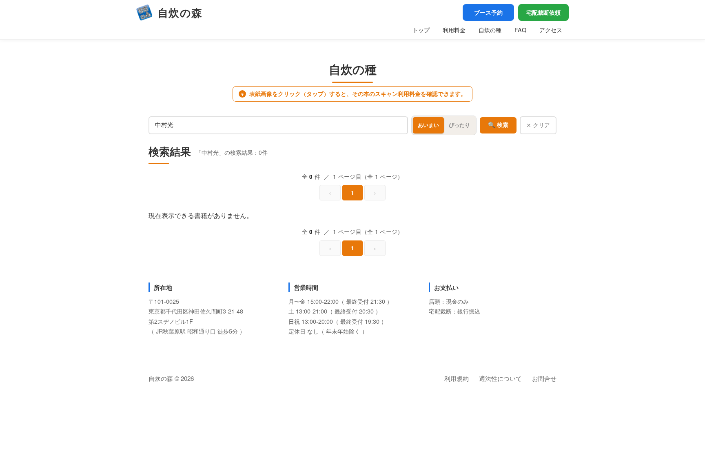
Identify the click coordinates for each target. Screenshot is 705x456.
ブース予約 (488, 12)
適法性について (500, 378)
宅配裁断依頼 (543, 12)
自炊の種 (490, 29)
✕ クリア (538, 125)
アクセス (550, 29)
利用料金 (454, 29)
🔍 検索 (498, 125)
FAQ (520, 29)
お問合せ (544, 378)
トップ (421, 29)
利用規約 (456, 378)
